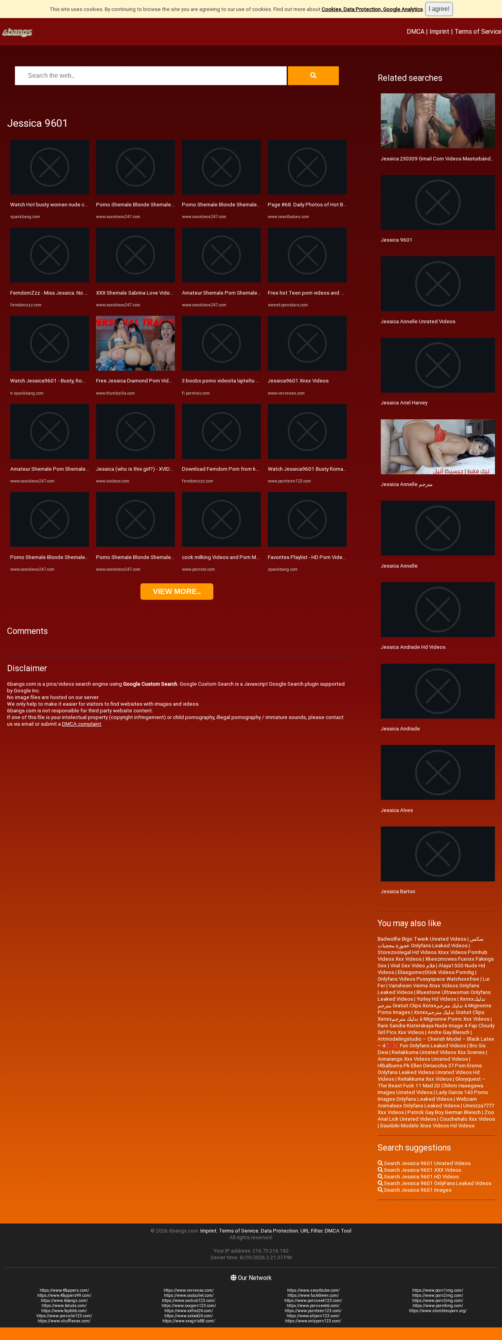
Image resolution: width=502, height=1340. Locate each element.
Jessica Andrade (400, 728)
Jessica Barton (398, 891)
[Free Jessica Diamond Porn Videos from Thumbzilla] (135, 369)
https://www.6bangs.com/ (64, 1300)
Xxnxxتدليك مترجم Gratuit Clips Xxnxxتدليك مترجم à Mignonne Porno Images (434, 1006)
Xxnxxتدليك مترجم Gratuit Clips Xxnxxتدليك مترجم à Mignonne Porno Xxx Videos (433, 1015)
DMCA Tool (338, 1230)
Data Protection (279, 1230)
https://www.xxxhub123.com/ (188, 1300)
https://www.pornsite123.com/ (64, 1315)
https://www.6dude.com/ (64, 1305)
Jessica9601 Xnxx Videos (298, 380)
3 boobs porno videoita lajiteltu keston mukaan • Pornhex (248, 380)
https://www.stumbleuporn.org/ (438, 1310)
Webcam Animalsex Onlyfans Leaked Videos (427, 1102)
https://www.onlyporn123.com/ (313, 1321)
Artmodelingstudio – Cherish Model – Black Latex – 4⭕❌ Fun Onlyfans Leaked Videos (436, 1042)
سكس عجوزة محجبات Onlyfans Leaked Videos (431, 942)
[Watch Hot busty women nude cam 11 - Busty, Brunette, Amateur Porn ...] (49, 192)
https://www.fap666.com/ (64, 1310)
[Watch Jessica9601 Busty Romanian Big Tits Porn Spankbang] (307, 457)
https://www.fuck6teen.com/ (313, 1295)
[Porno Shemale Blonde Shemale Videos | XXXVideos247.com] (49, 545)
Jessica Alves (397, 810)
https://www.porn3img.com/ (437, 1300)
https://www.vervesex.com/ (189, 1290)
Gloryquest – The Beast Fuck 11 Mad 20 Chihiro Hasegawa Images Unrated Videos (432, 1086)
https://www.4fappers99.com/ (64, 1295)
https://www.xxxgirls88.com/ (188, 1321)
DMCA (415, 31)
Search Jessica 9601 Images (417, 1190)
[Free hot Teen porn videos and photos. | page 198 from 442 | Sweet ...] (307, 280)
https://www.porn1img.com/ (437, 1290)
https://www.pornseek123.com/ (313, 1300)
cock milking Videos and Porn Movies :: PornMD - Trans (245, 557)
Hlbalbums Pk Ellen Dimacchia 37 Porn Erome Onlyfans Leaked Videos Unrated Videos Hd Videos (430, 1072)
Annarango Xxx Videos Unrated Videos (423, 1059)
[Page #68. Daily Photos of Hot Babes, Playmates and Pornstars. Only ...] (307, 192)
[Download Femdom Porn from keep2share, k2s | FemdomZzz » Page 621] (221, 457)
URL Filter (311, 1230)
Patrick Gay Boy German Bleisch (444, 1112)
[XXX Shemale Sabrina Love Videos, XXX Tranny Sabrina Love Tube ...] (135, 280)
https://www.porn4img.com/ (438, 1305)
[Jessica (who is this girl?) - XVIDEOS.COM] (135, 457)
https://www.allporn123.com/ (313, 1315)
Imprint (439, 31)
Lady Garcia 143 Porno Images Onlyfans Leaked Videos (433, 1095)
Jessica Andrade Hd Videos (413, 647)
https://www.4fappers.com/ (64, 1290)
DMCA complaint (81, 724)
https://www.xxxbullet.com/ (189, 1295)
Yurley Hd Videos (436, 999)
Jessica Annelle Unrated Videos (418, 321)
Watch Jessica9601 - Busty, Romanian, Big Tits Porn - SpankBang (85, 380)
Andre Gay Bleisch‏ (448, 1032)
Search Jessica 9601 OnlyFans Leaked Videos (437, 1183)
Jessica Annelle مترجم (407, 484)
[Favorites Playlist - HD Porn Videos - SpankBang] (307, 545)
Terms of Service (478, 31)
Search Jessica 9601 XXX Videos (422, 1170)
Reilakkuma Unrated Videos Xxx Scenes (438, 1052)
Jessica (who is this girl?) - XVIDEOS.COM (144, 469)
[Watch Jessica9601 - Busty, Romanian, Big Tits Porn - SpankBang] (49, 369)
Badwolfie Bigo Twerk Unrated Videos (422, 939)
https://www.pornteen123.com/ (313, 1310)
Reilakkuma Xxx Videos (425, 1079)
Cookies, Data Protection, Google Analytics (372, 9)
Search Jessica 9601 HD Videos (421, 1176)
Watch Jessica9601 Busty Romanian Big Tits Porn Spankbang (339, 469)
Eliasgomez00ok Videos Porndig (436, 972)
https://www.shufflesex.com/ (64, 1321)
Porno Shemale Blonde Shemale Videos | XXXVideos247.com (81, 557)
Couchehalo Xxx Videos (467, 1119)
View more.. (177, 591)
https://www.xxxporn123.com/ (189, 1305)
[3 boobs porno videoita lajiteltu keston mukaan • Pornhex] (221, 369)
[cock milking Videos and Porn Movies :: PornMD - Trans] (221, 545)
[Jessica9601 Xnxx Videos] (307, 369)
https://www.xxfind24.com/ (188, 1310)
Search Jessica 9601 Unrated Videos (427, 1163)
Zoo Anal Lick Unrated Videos (436, 1115)
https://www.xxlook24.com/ (188, 1315)
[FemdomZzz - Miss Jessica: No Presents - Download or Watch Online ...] (49, 280)
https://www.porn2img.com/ (437, 1295)
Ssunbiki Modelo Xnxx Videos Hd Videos (427, 1125)
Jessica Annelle (399, 566)
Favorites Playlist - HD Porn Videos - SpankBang (323, 557)
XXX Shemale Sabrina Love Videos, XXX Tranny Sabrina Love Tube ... (174, 292)
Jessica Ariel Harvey (404, 402)
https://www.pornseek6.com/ (313, 1305)
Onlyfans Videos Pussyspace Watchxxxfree (428, 979)
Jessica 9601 (397, 240)
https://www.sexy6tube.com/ (313, 1290)
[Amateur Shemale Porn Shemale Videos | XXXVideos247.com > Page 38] (49, 457)
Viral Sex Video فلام (412, 965)
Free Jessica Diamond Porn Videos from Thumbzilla (156, 380)
